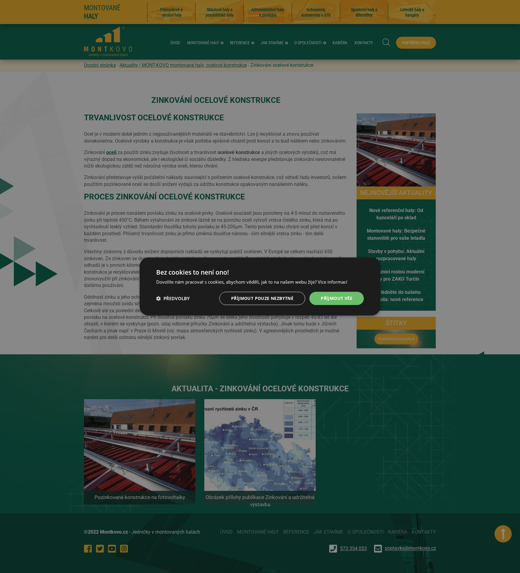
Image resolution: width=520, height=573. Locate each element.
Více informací (332, 282)
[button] (173, 298)
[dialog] (260, 286)
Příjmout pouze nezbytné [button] (262, 298)
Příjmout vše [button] (336, 298)
